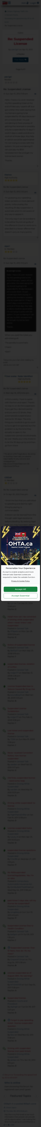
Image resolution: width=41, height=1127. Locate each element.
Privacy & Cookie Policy (20, 581)
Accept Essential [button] (20, 595)
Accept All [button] (20, 589)
